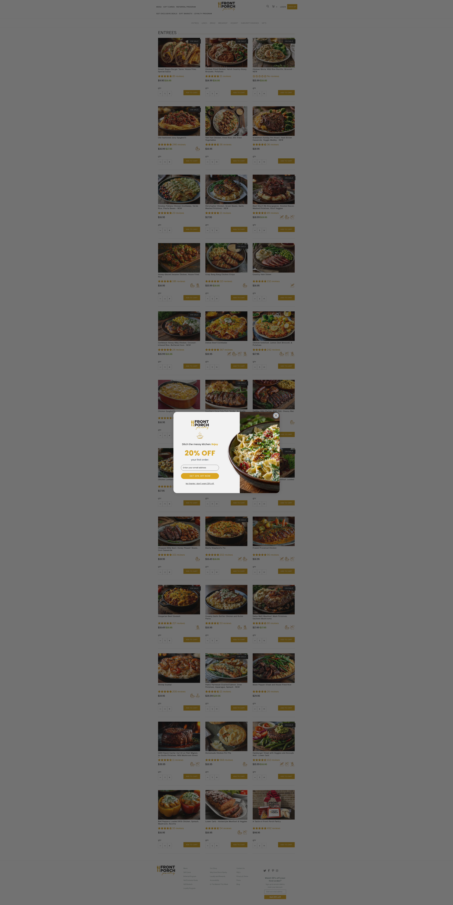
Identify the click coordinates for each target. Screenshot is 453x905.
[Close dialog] (276, 415)
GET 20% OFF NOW (200, 475)
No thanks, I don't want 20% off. (200, 483)
